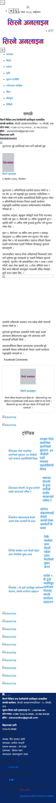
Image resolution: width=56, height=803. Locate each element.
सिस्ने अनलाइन (9, 173)
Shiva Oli (25, 789)
